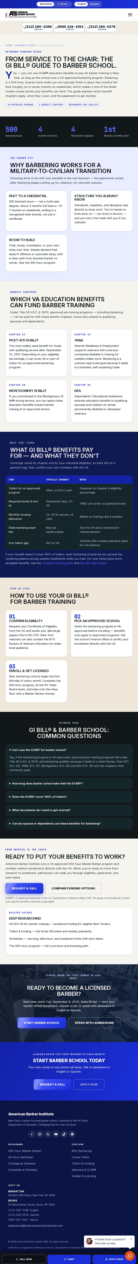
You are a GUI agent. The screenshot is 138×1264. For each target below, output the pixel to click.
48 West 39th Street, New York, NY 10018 (31, 1195)
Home (8, 45)
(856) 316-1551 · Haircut (23, 1219)
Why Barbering (82, 1151)
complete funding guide (57, 563)
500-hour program (42, 262)
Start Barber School (42, 1022)
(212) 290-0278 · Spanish (23, 1214)
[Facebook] (31, 1134)
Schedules (16, 938)
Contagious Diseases (21, 1163)
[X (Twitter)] (48, 1134)
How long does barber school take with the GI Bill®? (47, 783)
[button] (69, 1259)
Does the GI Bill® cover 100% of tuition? (39, 796)
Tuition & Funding (83, 1163)
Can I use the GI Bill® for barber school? (39, 750)
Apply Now (89, 1084)
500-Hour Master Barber (25, 1151)
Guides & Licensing (84, 1176)
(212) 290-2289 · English (23, 1210)
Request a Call (24, 888)
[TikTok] (64, 1134)
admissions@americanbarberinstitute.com (35, 1225)
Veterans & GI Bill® (84, 1169)
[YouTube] (56, 1134)
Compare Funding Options (73, 888)
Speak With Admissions (94, 1022)
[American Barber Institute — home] (21, 14)
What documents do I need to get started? (41, 810)
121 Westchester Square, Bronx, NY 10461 (31, 1204)
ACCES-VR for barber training (29, 924)
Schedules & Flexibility (23, 1169)
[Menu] (130, 14)
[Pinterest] (72, 1134)
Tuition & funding (20, 931)
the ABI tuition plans (93, 563)
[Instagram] (40, 1134)
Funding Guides (25, 45)
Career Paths (80, 1157)
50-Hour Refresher (21, 1157)
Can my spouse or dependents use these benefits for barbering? (56, 823)
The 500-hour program (24, 946)
